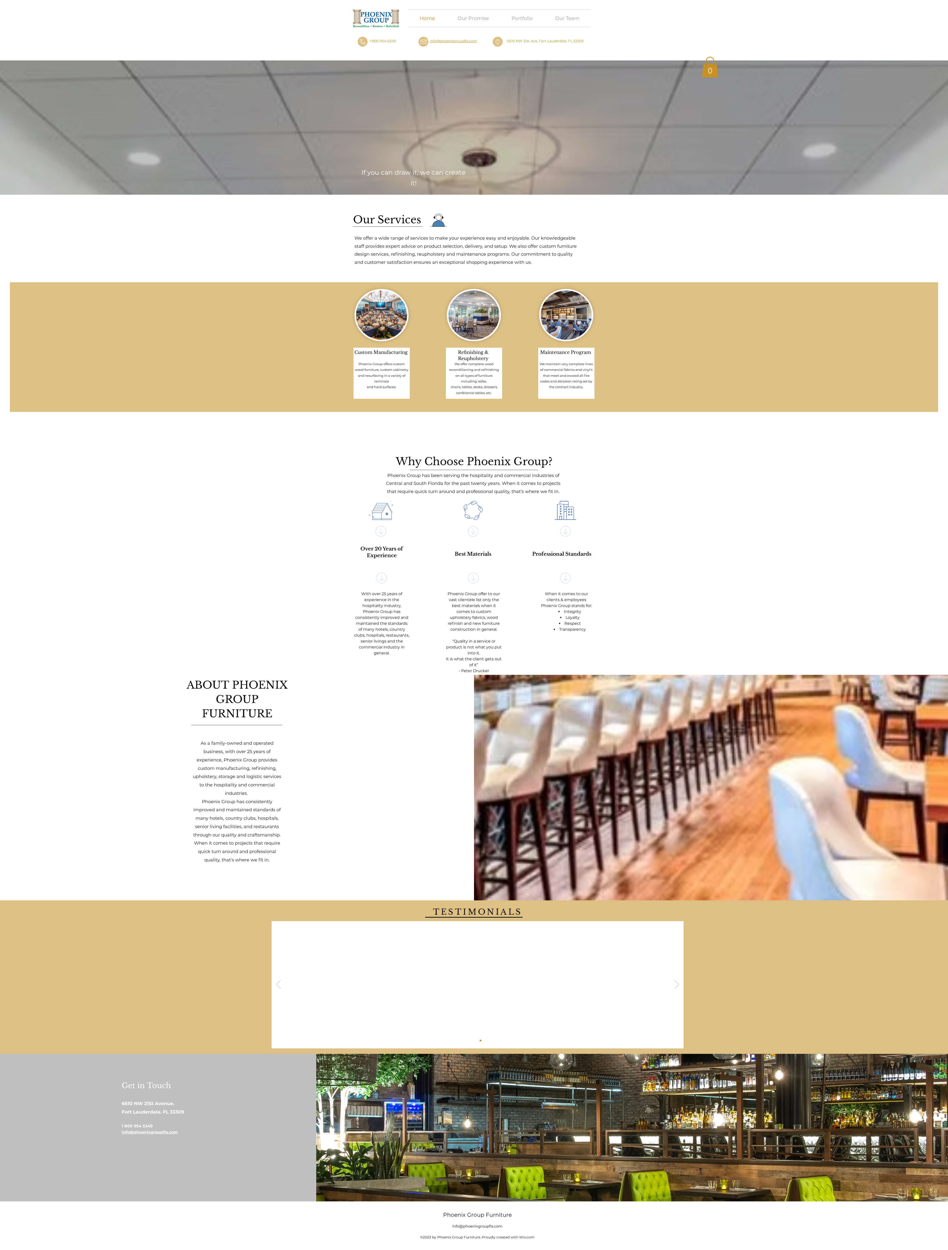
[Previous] (278, 984)
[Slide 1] (475, 1041)
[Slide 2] (480, 1041)
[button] (710, 67)
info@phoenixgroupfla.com (453, 41)
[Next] (676, 984)
